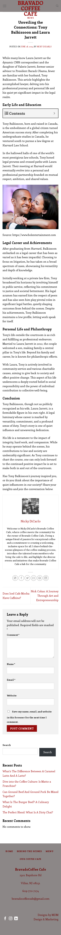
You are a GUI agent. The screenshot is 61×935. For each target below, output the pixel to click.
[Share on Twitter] (27, 578)
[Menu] (5, 6)
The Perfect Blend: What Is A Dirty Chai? (28, 812)
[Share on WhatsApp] (15, 578)
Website (12, 695)
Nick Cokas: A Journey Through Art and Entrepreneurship (44, 595)
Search (7, 745)
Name (11, 664)
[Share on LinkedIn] (46, 578)
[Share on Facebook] (21, 578)
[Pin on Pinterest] (40, 578)
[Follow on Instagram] (10, 919)
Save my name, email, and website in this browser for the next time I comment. (29, 716)
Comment (13, 634)
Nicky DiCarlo (44, 46)
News (30, 18)
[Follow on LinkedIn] (16, 919)
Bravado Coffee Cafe (30, 8)
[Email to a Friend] (33, 578)
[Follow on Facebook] (5, 919)
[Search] (57, 6)
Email (11, 679)
